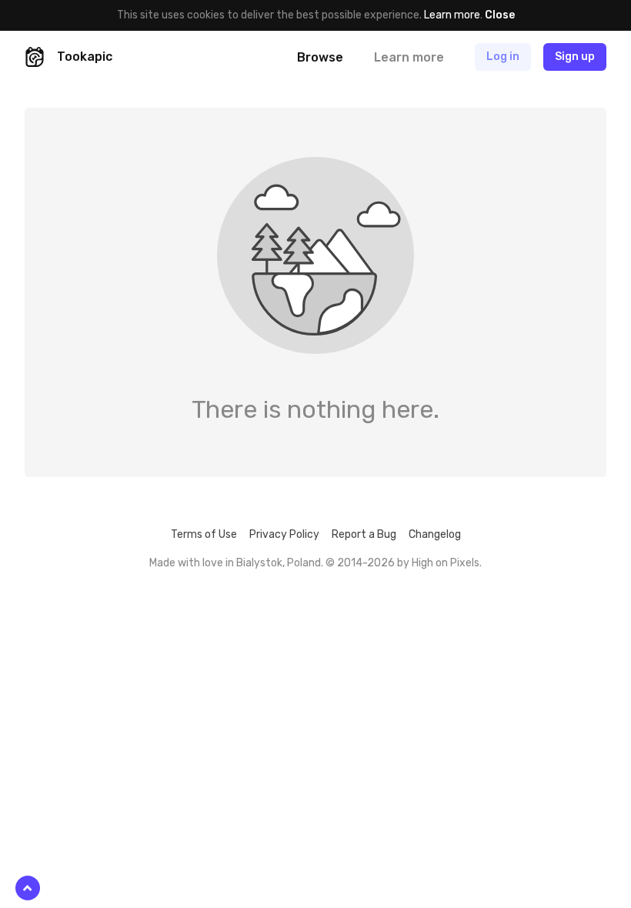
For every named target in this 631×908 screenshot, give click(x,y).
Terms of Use (204, 534)
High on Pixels (445, 562)
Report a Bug (364, 534)
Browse (320, 57)
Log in (502, 56)
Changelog (435, 534)
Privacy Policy (284, 534)
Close (500, 15)
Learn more (452, 15)
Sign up (575, 56)
